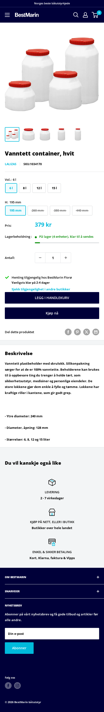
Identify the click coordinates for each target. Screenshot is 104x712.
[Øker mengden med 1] (66, 258)
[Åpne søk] (76, 15)
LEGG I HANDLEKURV (52, 297)
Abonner (19, 648)
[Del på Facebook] (68, 332)
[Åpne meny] (7, 15)
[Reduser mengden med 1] (40, 258)
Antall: (10, 258)
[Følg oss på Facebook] (8, 685)
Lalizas (10, 164)
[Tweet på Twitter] (86, 332)
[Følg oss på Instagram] (17, 685)
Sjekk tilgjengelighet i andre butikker (41, 289)
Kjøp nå (52, 313)
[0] (95, 15)
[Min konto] (85, 15)
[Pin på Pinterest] (77, 332)
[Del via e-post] (95, 332)
